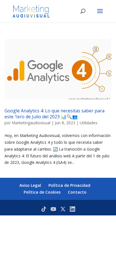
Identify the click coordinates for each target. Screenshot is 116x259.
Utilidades (88, 122)
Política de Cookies (42, 192)
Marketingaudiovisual (31, 122)
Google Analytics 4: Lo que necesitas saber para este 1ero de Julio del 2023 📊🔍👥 (54, 114)
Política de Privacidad (69, 185)
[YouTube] (53, 209)
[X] (63, 209)
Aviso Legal (30, 185)
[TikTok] (43, 209)
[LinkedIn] (72, 209)
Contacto (77, 192)
